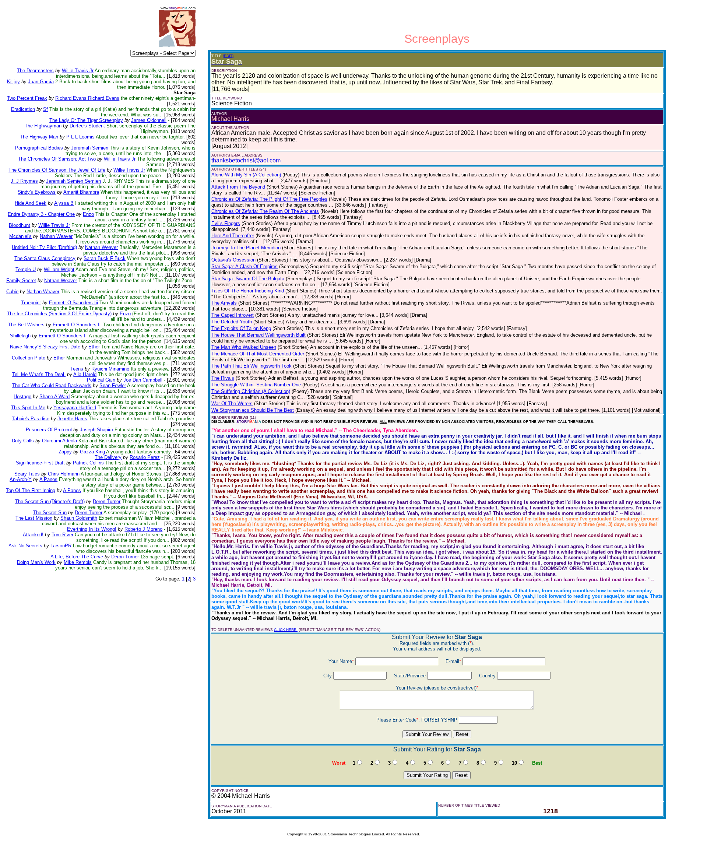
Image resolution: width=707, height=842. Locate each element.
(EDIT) (228, 56)
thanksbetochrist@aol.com (246, 160)
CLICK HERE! (286, 630)
